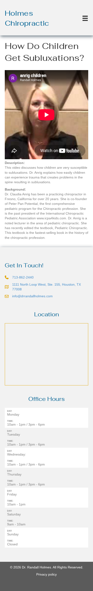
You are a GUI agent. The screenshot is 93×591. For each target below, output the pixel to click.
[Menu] (85, 18)
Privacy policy (46, 574)
